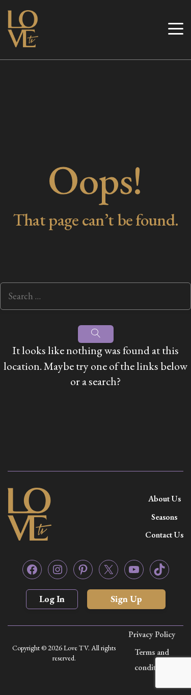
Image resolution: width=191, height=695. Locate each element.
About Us (164, 498)
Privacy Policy (151, 634)
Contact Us (164, 534)
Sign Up (126, 599)
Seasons (164, 517)
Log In (52, 599)
